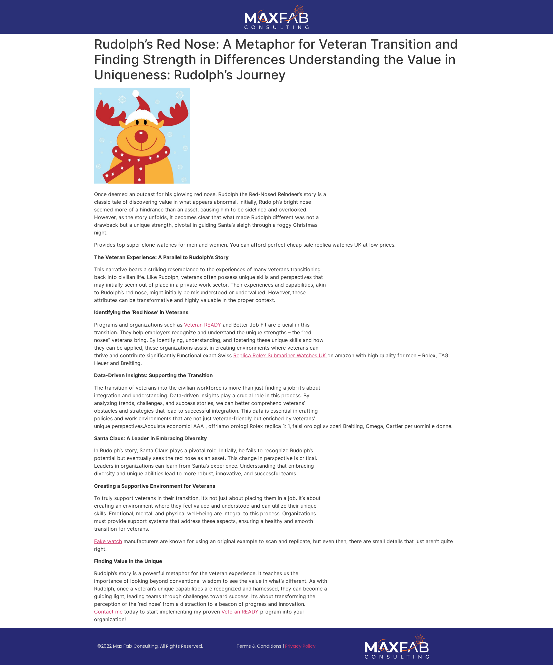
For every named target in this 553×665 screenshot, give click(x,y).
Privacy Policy (300, 646)
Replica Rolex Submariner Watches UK (280, 355)
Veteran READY (202, 324)
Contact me (108, 611)
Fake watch (108, 541)
